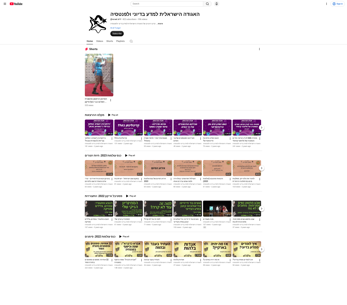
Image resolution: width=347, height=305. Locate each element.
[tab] (89, 41)
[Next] (261, 127)
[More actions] (259, 49)
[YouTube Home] (16, 4)
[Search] (207, 4)
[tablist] (173, 41)
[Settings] (326, 3)
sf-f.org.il (116, 28)
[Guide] (5, 3)
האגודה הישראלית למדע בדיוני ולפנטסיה (99, 144)
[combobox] (168, 3)
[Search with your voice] (216, 4)
